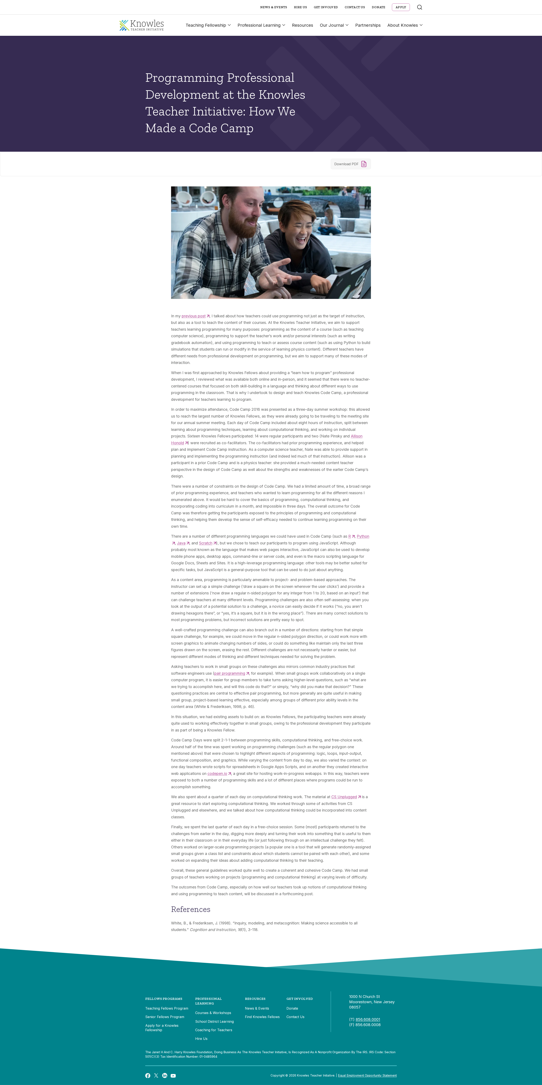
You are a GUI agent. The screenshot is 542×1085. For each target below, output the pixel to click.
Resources (302, 25)
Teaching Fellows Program (166, 1008)
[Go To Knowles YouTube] (173, 1075)
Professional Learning (259, 25)
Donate (378, 7)
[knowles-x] (156, 1075)
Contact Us (355, 7)
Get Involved (326, 7)
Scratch (205, 543)
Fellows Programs (164, 999)
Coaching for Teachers (213, 1030)
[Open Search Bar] (420, 7)
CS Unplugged (344, 797)
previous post (194, 316)
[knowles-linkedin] (164, 1075)
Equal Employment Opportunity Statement (367, 1075)
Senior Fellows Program (164, 1017)
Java (181, 543)
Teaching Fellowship (206, 25)
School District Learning (214, 1021)
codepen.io (217, 773)
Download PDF (346, 164)
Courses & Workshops (213, 1013)
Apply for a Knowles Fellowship (161, 1027)
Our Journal (332, 25)
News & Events (273, 7)
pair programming (229, 673)
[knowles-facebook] (147, 1075)
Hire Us (300, 7)
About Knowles (402, 25)
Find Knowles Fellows (262, 1017)
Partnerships (368, 25)
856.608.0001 (368, 1019)
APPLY (400, 7)
